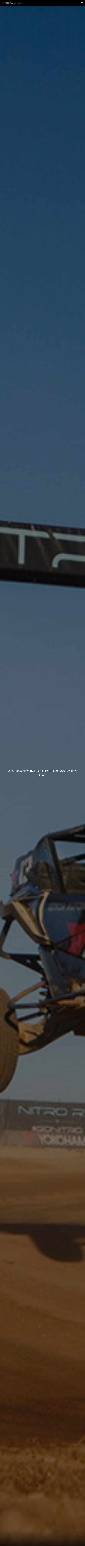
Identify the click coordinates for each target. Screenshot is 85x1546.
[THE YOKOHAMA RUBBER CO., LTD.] (12, 3)
